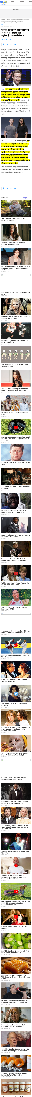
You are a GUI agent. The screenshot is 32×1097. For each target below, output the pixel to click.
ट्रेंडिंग (12, 2)
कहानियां (22, 2)
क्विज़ (30, 2)
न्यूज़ (8, 19)
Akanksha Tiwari (6, 39)
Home (3, 19)
